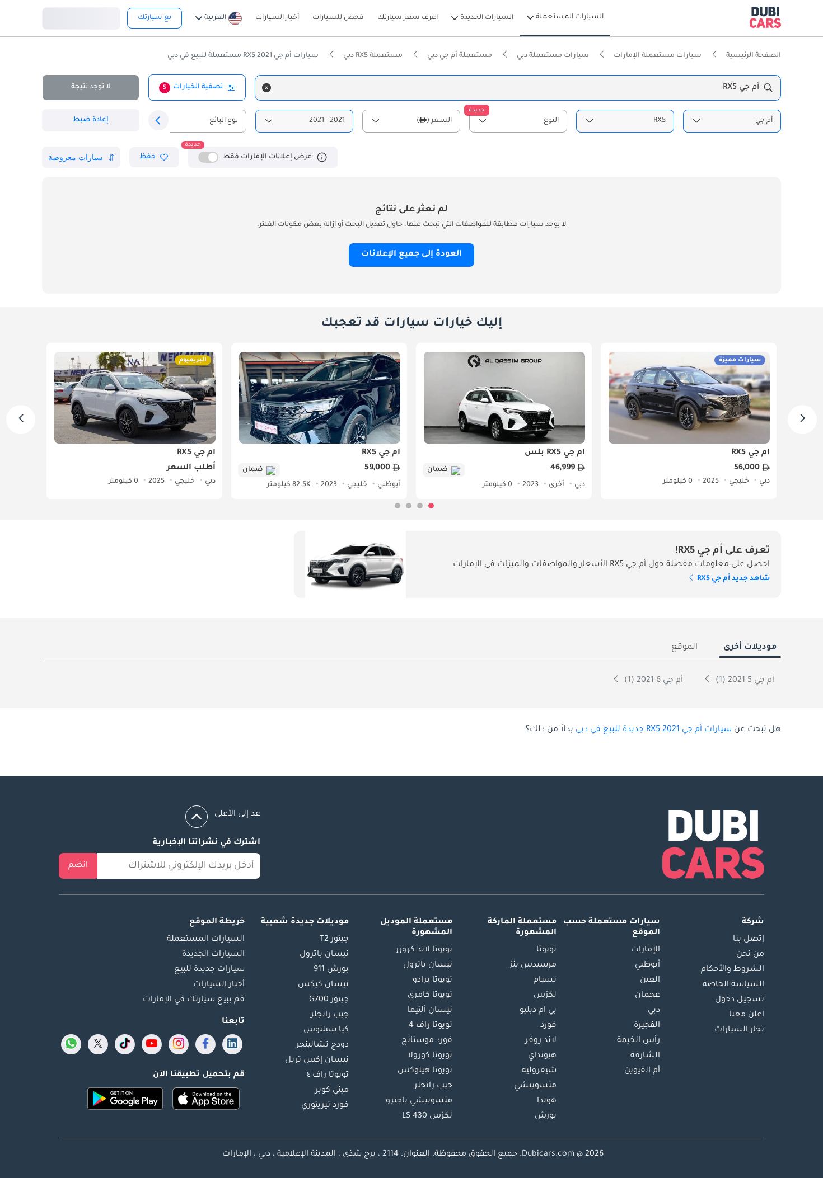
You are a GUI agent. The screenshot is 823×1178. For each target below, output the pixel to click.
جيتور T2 (334, 939)
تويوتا (546, 950)
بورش (546, 1116)
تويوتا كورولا (430, 1056)
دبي (654, 1010)
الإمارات (645, 950)
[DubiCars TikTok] (125, 1044)
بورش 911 (331, 969)
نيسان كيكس (323, 985)
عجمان (647, 995)
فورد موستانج (426, 1040)
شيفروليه (539, 1071)
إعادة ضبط (91, 120)
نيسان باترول (427, 965)
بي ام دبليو (538, 1010)
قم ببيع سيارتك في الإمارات (194, 1000)
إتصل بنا (748, 939)
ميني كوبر (332, 1090)
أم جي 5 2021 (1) (743, 680)
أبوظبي (647, 965)
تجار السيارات (739, 1030)
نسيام (545, 980)
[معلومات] (322, 157)
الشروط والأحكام (732, 969)
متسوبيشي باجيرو (419, 1101)
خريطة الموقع (217, 922)
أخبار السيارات (219, 985)
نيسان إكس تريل (317, 1060)
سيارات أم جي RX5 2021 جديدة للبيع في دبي (654, 729)
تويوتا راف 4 (430, 1025)
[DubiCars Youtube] (151, 1044)
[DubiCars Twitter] (98, 1044)
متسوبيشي (535, 1086)
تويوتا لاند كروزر (424, 950)
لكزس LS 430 (427, 1116)
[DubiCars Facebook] (205, 1044)
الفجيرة (647, 1025)
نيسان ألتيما (429, 1010)
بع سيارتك (154, 18)
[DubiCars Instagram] (178, 1044)
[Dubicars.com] (713, 846)
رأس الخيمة (638, 1040)
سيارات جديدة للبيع (209, 969)
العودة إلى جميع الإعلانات (411, 254)
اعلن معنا (746, 1015)
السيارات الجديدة (213, 954)
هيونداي (542, 1056)
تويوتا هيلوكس (425, 1071)
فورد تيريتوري (325, 1105)
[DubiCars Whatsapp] (71, 1044)
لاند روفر (541, 1040)
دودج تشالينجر (322, 1045)
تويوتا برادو (432, 980)
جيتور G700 (329, 1000)
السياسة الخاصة (733, 985)
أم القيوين (642, 1071)
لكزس (545, 995)
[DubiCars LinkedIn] (232, 1044)
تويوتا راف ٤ (328, 1075)
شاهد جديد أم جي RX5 (732, 579)
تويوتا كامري (430, 995)
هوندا (547, 1101)
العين (650, 980)
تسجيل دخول (81, 17)
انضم (78, 865)
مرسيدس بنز (533, 965)
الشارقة (645, 1056)
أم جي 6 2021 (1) (652, 680)
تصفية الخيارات (193, 87)
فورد (548, 1025)
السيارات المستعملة (206, 939)
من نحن (750, 954)
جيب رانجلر (433, 1086)
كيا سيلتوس (326, 1030)
